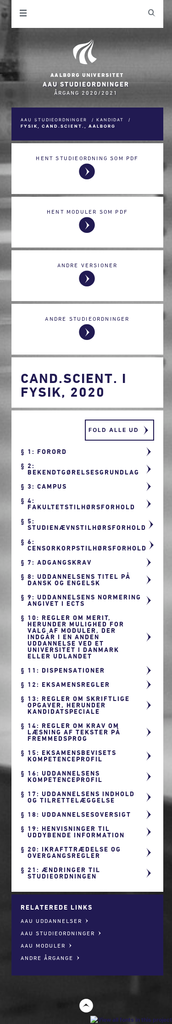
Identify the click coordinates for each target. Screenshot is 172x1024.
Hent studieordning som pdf (87, 158)
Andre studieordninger (87, 319)
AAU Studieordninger (54, 119)
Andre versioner (87, 265)
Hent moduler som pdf (87, 212)
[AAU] (86, 58)
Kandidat (110, 119)
